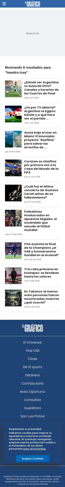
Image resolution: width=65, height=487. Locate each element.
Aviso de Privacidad (34, 449)
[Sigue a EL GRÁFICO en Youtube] (36, 471)
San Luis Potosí (32, 416)
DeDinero (32, 375)
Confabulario (33, 383)
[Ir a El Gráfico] (32, 4)
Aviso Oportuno (32, 391)
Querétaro (32, 408)
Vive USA (33, 350)
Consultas (32, 399)
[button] (4, 4)
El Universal (32, 342)
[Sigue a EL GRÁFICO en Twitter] (31, 471)
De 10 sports (32, 367)
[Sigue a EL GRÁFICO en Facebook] (29, 471)
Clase (32, 358)
